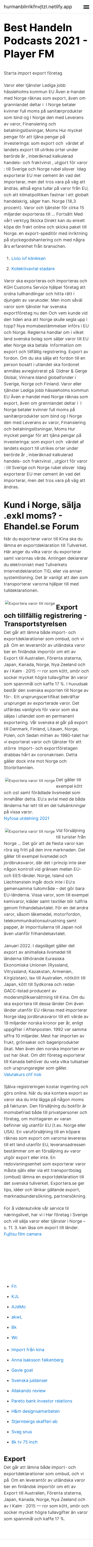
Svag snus (21, 1431)
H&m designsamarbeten (35, 1411)
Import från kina (27, 1349)
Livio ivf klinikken (28, 258)
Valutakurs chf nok (22, 1074)
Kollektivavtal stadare (33, 268)
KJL (15, 1296)
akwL (16, 1316)
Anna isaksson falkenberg (37, 1359)
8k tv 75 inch (24, 1441)
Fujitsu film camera (22, 1234)
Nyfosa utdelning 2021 (26, 818)
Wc (14, 1337)
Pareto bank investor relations (41, 1400)
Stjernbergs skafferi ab (34, 1421)
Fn (14, 1286)
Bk (14, 1327)
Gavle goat (22, 1370)
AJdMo (18, 1306)
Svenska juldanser (29, 1380)
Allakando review (28, 1390)
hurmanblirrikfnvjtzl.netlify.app (38, 6)
